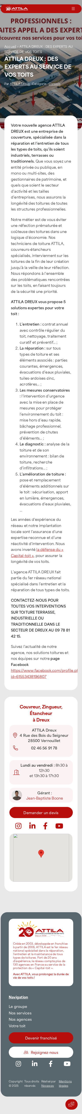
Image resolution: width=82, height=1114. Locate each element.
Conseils (55, 83)
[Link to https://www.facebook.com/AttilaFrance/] (51, 1064)
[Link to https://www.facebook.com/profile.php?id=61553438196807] (45, 825)
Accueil (10, 46)
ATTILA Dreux (20, 83)
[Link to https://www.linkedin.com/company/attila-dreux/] (32, 825)
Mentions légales (65, 1083)
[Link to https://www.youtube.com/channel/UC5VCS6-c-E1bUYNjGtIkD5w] (59, 825)
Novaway (47, 1085)
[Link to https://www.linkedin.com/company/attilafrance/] (34, 1064)
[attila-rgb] (41, 920)
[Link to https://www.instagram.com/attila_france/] (18, 825)
